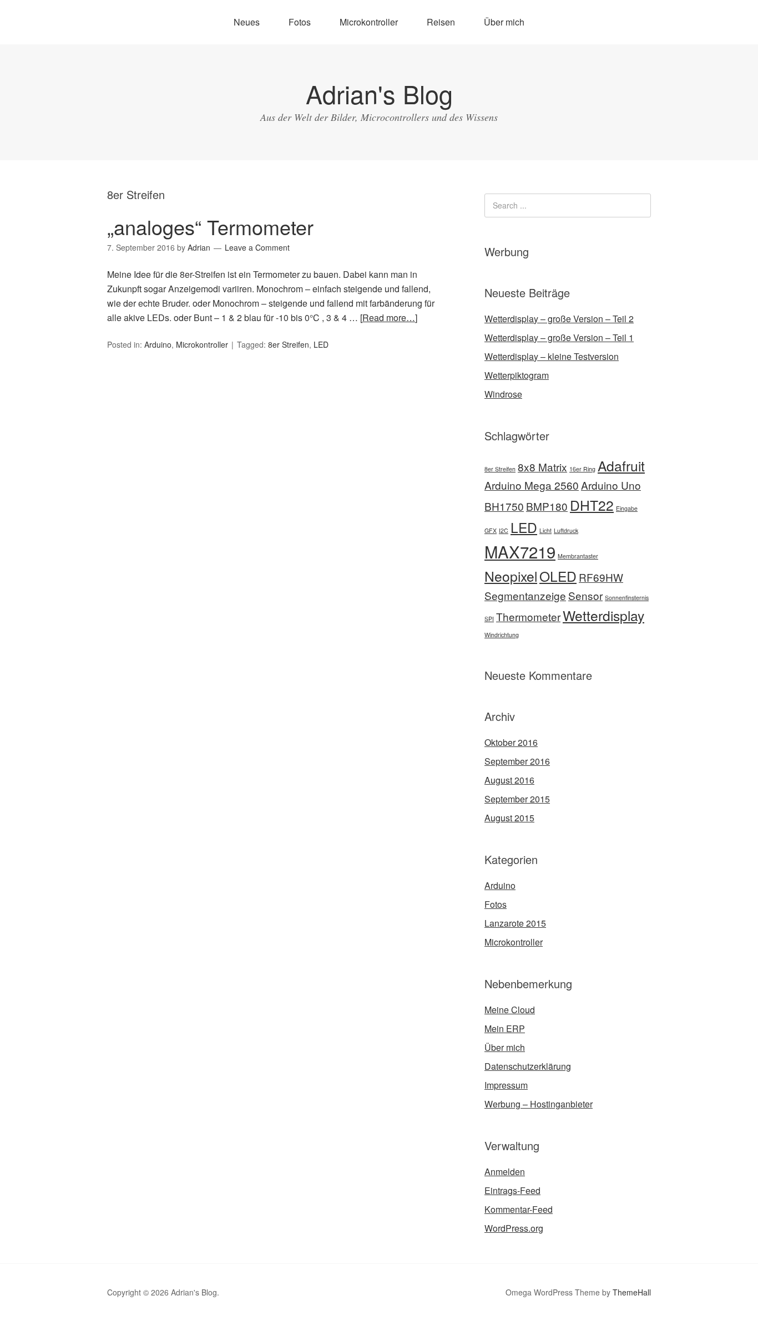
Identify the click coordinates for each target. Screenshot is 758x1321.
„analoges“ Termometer (210, 226)
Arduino (157, 344)
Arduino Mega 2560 (531, 484)
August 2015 (509, 817)
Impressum (506, 1085)
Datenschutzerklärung (527, 1066)
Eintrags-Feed (512, 1190)
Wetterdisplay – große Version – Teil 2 (559, 318)
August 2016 (509, 780)
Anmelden (504, 1171)
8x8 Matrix (542, 466)
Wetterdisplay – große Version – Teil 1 (559, 337)
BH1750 (504, 506)
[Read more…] (388, 317)
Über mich (504, 22)
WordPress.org (513, 1228)
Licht (545, 530)
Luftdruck (566, 530)
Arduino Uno (611, 484)
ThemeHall (632, 1292)
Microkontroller (369, 22)
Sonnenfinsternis (627, 597)
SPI (489, 618)
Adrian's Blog (379, 93)
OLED (558, 576)
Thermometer (528, 616)
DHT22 (592, 505)
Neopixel (510, 576)
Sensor (585, 595)
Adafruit (621, 465)
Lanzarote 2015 (515, 923)
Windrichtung (501, 635)
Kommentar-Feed (518, 1209)
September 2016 (517, 761)
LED (321, 344)
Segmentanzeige (525, 595)
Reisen (441, 22)
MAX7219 (519, 551)
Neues (247, 22)
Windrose (503, 394)
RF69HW (601, 577)
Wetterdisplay (603, 615)
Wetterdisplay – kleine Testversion (551, 356)
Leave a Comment (257, 247)
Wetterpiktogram (516, 375)
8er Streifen (288, 344)
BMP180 (547, 506)
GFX (490, 530)
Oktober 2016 (511, 742)
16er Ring (582, 469)
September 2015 (517, 798)
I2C (503, 530)
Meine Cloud (509, 1009)
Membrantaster (578, 556)
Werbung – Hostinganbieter (538, 1104)
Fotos (300, 22)
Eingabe (627, 508)
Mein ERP (504, 1028)
